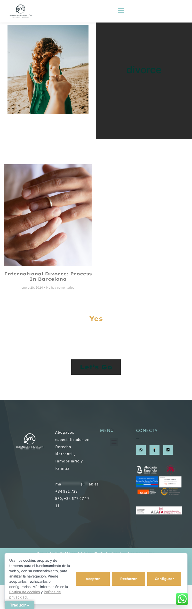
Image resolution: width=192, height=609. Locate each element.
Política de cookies (24, 592)
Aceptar (93, 578)
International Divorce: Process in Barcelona (48, 276)
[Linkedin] (168, 450)
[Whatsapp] (141, 450)
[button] (114, 442)
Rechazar (128, 578)
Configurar (164, 578)
